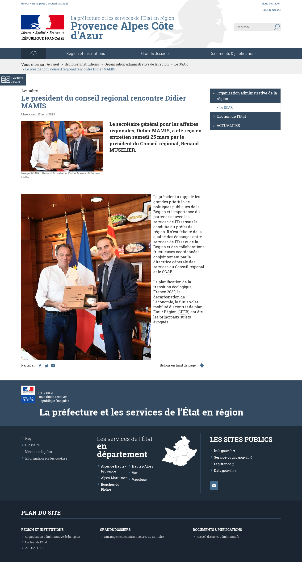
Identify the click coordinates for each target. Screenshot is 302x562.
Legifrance (223, 464)
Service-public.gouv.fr (232, 457)
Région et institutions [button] (85, 53)
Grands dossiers (155, 53)
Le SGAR (181, 64)
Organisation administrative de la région (137, 64)
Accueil (53, 64)
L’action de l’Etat (231, 116)
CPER (183, 311)
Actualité (29, 90)
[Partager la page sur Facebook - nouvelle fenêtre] (40, 365)
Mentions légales (38, 451)
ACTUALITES (228, 125)
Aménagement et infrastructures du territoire (134, 536)
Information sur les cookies (46, 458)
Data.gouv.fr (224, 470)
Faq (28, 438)
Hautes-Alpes (142, 466)
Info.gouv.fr (223, 450)
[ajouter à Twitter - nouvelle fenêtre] (46, 365)
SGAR (167, 271)
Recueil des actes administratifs (218, 536)
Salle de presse (271, 10)
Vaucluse (139, 479)
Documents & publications (233, 53)
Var (135, 473)
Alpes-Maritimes (114, 478)
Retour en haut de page (178, 365)
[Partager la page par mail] (52, 365)
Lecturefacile (17, 80)
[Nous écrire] (214, 485)
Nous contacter (271, 3)
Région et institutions (82, 64)
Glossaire (32, 445)
